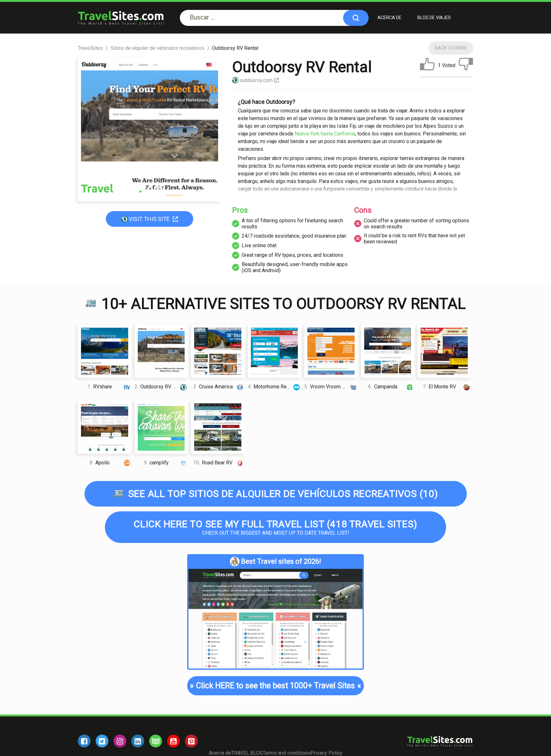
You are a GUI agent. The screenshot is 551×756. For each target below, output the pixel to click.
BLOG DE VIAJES (434, 17)
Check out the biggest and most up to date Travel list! (275, 527)
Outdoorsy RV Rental (161, 387)
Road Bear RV (212, 463)
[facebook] (84, 741)
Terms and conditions (287, 753)
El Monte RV (439, 387)
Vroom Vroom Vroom (330, 387)
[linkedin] (137, 741)
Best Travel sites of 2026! (281, 561)
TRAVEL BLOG (247, 753)
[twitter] (102, 741)
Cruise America (213, 387)
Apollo (100, 463)
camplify (156, 463)
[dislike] (466, 65)
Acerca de (389, 17)
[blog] (155, 741)
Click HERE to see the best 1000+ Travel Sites (275, 685)
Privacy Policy (326, 753)
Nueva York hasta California (325, 134)
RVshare (99, 387)
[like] (427, 65)
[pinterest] (191, 741)
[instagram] (120, 741)
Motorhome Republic (274, 387)
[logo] (121, 18)
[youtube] (173, 741)
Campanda (382, 387)
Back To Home (451, 47)
